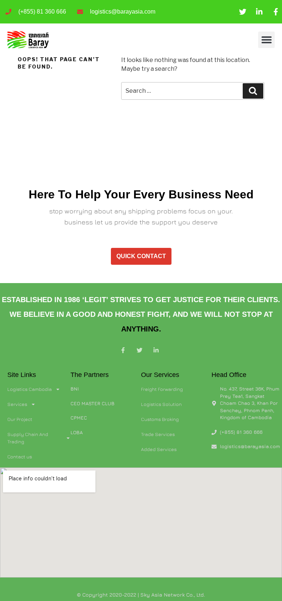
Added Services (159, 449)
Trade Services (158, 434)
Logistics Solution (161, 404)
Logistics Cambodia (29, 389)
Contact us (19, 456)
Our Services (160, 374)
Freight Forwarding (162, 389)
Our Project (19, 419)
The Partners (89, 374)
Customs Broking (160, 419)
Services (17, 404)
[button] (266, 40)
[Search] (253, 91)
